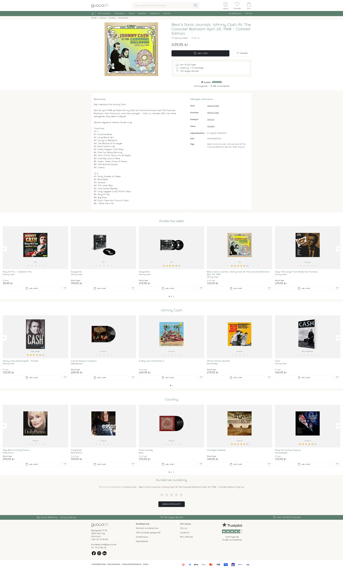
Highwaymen (77, 363)
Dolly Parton (8, 453)
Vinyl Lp (210, 119)
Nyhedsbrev (142, 541)
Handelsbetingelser (99, 564)
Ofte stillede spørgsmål (148, 532)
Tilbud (131, 13)
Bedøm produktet (172, 504)
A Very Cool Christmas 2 (151, 361)
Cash (277, 361)
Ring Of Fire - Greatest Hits (17, 271)
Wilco (141, 453)
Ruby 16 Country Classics (288, 450)
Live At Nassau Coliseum (84, 361)
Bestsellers (120, 13)
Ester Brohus (76, 453)
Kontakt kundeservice (147, 528)
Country (211, 126)
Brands (167, 13)
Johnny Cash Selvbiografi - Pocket (20, 361)
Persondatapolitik (113, 564)
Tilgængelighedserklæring (131, 564)
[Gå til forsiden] (100, 524)
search (196, 5)
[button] (4, 249)
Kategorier (155, 13)
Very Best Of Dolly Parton (16, 450)
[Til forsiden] (100, 5)
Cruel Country (146, 450)
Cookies (145, 564)
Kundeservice (235, 13)
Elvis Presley (212, 363)
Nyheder (142, 13)
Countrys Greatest (216, 450)
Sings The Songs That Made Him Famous (296, 271)
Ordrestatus (142, 536)
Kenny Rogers (281, 453)
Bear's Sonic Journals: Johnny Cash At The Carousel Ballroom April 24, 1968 (238, 273)
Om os (183, 528)
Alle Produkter (104, 13)
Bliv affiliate (186, 536)
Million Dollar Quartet (218, 361)
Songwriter (76, 271)
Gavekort (185, 532)
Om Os (248, 13)
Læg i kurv (200, 53)
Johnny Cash (181, 37)
